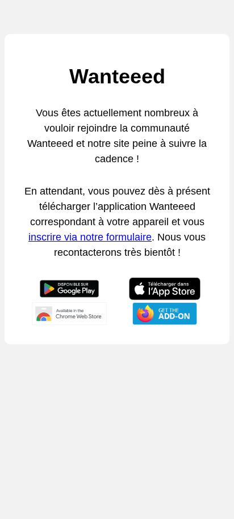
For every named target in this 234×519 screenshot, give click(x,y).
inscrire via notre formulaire (90, 237)
